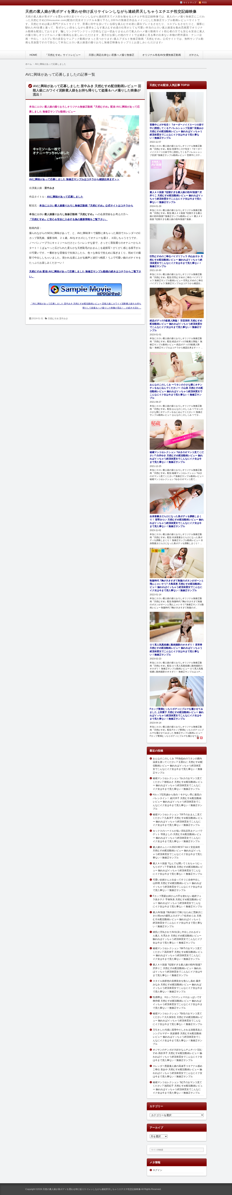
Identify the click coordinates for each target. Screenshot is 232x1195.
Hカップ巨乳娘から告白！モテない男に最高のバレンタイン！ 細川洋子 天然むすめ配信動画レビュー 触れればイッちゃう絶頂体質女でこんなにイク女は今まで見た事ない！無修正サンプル (177, 801)
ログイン (157, 1170)
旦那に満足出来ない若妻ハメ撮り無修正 (111, 54)
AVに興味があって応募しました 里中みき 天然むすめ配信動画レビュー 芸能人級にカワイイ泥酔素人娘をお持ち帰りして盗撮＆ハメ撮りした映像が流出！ (87, 90)
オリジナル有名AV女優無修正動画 (161, 54)
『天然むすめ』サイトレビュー (63, 54)
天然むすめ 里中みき (58, 318)
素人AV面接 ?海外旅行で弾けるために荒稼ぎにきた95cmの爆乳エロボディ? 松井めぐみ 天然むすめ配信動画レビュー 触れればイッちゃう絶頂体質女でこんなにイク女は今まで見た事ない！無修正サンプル (178, 919)
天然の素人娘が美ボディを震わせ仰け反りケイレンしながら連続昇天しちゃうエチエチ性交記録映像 (111, 11)
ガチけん (194, 54)
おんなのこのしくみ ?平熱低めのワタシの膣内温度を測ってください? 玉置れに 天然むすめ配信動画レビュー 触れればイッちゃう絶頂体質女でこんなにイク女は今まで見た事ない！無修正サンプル (178, 765)
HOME (33, 54)
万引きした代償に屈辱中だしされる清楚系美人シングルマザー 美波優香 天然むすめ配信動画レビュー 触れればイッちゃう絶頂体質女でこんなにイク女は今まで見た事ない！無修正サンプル (177, 1036)
